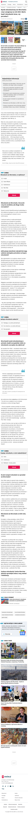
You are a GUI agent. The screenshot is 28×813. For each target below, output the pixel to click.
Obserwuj (8, 634)
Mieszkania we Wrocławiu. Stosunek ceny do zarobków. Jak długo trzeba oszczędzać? (14, 84)
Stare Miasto (7, 181)
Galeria (23, 40)
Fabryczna (6, 191)
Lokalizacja (6, 460)
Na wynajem (7, 329)
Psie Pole (6, 188)
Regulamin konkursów (12, 806)
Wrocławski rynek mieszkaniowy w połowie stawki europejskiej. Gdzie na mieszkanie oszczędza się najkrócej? (14, 95)
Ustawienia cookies (14, 809)
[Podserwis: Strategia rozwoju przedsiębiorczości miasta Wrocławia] (12, 1)
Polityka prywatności (21, 806)
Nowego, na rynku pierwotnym (12, 323)
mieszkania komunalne (20, 614)
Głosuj (14, 195)
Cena (5, 456)
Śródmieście (7, 184)
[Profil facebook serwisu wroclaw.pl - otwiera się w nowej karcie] (8, 786)
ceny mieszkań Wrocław (20, 612)
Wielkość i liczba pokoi (10, 463)
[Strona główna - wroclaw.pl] (4, 2)
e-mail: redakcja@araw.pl (7, 783)
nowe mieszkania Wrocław (7, 614)
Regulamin (5, 806)
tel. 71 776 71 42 (5, 781)
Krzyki (5, 178)
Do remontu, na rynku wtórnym (12, 326)
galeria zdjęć (4, 617)
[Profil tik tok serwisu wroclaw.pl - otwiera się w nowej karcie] (5, 786)
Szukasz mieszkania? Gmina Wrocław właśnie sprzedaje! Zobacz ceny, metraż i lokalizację (14, 106)
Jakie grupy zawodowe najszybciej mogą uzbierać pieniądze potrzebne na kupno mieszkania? (13, 89)
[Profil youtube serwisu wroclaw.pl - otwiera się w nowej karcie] (10, 786)
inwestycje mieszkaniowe (7, 612)
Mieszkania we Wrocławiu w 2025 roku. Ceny (14, 103)
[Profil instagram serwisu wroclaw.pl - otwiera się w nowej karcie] (3, 786)
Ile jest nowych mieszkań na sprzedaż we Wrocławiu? (13, 99)
